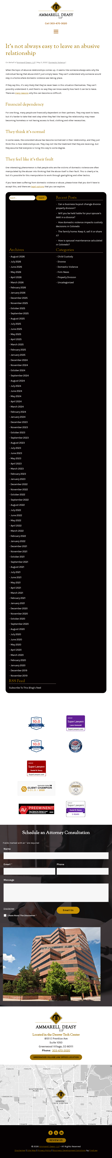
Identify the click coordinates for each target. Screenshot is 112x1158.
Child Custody (65, 256)
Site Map (31, 1150)
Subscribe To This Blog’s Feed (25, 687)
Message (9, 879)
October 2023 (18, 432)
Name (7, 848)
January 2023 (18, 479)
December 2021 (19, 546)
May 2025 (16, 334)
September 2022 (20, 499)
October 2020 (18, 618)
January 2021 (18, 603)
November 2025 (19, 303)
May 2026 (16, 272)
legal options (37, 186)
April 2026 (16, 277)
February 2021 (18, 598)
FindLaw (93, 1150)
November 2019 (19, 675)
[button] (56, 31)
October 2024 (18, 370)
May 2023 (16, 458)
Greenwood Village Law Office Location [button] (56, 1057)
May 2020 (16, 644)
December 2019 (19, 670)
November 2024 (19, 365)
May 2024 (16, 396)
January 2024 (18, 416)
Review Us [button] (56, 1140)
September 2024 (20, 375)
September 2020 (20, 623)
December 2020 (19, 608)
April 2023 (16, 463)
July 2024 (16, 385)
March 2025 (17, 344)
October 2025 (18, 308)
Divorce (62, 261)
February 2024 (18, 411)
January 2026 (18, 292)
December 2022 (19, 484)
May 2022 (16, 520)
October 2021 (18, 556)
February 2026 (18, 287)
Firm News (63, 272)
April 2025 (16, 339)
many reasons (22, 93)
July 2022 (16, 510)
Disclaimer (9, 908)
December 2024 (19, 360)
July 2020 (16, 634)
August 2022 (18, 504)
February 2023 (18, 473)
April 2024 (16, 401)
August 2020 (18, 629)
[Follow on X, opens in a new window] (56, 1133)
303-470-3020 (58, 23)
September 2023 (20, 437)
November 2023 (19, 427)
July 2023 (16, 447)
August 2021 (17, 566)
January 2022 (18, 541)
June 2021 (16, 577)
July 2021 (15, 572)
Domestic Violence (57, 62)
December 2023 (19, 422)
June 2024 (16, 391)
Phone (60, 864)
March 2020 (17, 654)
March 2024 (17, 406)
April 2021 (16, 587)
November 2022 (19, 489)
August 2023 (18, 442)
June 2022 (16, 515)
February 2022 (18, 536)
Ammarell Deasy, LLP (26, 62)
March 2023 (17, 468)
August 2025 (18, 318)
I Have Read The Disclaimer (22, 915)
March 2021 (17, 592)
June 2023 (16, 453)
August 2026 (18, 256)
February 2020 (18, 660)
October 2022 (18, 494)
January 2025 (18, 354)
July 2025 (16, 323)
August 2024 (18, 380)
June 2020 (16, 639)
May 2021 (16, 582)
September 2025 (20, 313)
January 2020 (18, 665)
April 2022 (16, 525)
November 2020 (19, 613)
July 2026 (16, 261)
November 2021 (19, 551)
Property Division (67, 277)
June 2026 (16, 266)
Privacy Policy (44, 1150)
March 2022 (17, 530)
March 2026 (17, 282)
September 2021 (19, 561)
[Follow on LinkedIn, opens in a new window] (61, 1133)
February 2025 (18, 349)
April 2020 (16, 649)
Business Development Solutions (69, 1150)
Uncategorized (66, 282)
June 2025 (16, 329)
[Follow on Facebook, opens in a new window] (50, 1133)
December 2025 (19, 297)
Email (8, 864)
